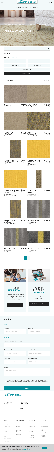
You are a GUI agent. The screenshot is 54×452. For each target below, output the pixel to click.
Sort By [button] (45, 80)
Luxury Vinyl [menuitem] (7, 426)
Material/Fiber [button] (14, 61)
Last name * (30, 328)
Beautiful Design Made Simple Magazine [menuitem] (19, 432)
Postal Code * (7, 358)
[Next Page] (32, 258)
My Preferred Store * (32, 358)
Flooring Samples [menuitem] (18, 427)
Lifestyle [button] (14, 65)
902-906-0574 (36, 7)
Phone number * (8, 349)
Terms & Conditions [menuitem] (43, 436)
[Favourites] (49, 2)
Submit (27, 388)
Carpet (19, 24)
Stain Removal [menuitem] (32, 424)
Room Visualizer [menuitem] (20, 424)
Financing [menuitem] (6, 441)
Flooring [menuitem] (6, 424)
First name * (7, 328)
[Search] (48, 49)
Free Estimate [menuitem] (7, 438)
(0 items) (51, 2)
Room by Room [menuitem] (44, 426)
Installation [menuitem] (31, 437)
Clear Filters (14, 57)
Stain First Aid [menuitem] (32, 426)
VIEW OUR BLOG (14, 304)
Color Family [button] (38, 65)
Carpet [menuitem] (5, 431)
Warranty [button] (26, 69)
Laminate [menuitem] (6, 433)
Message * (6, 367)
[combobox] (25, 49)
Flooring (14, 24)
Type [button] (37, 61)
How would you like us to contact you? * (13, 341)
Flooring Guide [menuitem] (32, 429)
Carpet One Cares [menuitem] (43, 429)
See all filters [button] (26, 73)
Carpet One (7, 24)
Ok (44, 448)
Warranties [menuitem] (31, 435)
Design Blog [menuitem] (19, 437)
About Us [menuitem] (43, 424)
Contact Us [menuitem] (43, 432)
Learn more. (26, 449)
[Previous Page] (21, 258)
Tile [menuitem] (5, 436)
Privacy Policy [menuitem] (44, 439)
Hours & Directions (8, 405)
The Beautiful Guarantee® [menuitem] (32, 432)
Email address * (31, 349)
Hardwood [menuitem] (6, 429)
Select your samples (37, 303)
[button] (47, 2)
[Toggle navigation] (2, 2)
